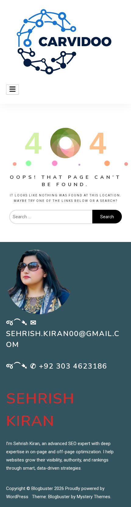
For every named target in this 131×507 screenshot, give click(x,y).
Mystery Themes (93, 496)
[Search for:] (50, 216)
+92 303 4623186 (73, 366)
